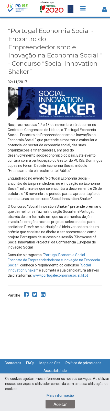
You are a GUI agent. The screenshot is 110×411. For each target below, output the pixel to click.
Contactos (13, 363)
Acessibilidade (55, 371)
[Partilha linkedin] (43, 294)
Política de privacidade (83, 363)
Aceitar (60, 404)
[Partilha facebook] (26, 294)
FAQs (30, 363)
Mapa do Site (50, 363)
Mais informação (60, 395)
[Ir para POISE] (17, 8)
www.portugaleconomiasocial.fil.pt (60, 275)
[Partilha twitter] (34, 294)
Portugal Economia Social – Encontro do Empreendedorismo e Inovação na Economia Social (54, 260)
